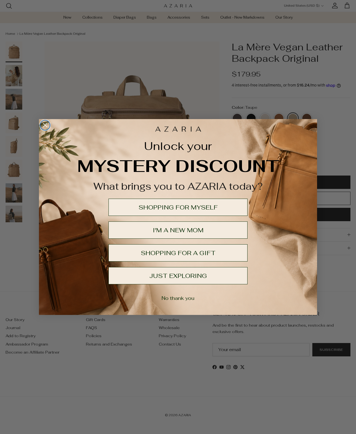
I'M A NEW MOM (178, 230)
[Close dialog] (45, 125)
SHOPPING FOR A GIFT (178, 253)
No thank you (178, 298)
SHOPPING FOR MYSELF (178, 207)
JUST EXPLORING (178, 276)
